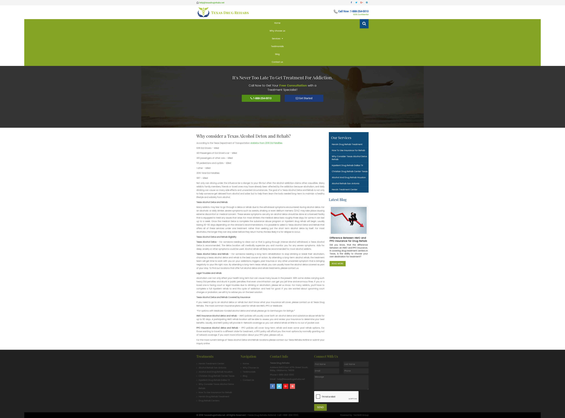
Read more (337, 263)
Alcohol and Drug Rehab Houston (349, 177)
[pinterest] (367, 2)
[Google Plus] (361, 2)
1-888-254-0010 (289, 415)
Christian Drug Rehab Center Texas (350, 171)
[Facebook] (351, 2)
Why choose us (277, 31)
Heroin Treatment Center (344, 189)
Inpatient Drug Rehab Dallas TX (347, 165)
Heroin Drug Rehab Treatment (347, 144)
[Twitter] (356, 2)
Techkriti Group (361, 415)
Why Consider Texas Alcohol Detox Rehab (349, 158)
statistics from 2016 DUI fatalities (266, 143)
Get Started (305, 98)
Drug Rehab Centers (209, 400)
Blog (245, 376)
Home (277, 23)
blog (277, 54)
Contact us (277, 62)
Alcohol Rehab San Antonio (345, 183)
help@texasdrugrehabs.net (211, 2)
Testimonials (277, 46)
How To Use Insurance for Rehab (348, 150)
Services (276, 38)
